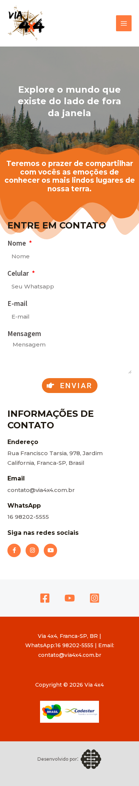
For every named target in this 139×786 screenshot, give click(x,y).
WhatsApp (24, 505)
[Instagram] (94, 598)
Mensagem (24, 333)
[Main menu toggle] (124, 23)
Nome (17, 243)
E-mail (17, 303)
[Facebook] (45, 598)
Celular (18, 273)
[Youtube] (69, 598)
